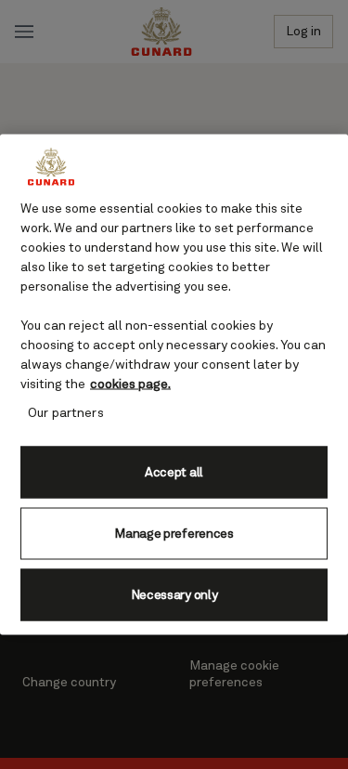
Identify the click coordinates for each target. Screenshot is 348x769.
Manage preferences (173, 533)
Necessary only (174, 594)
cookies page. (130, 384)
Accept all (174, 471)
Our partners (66, 413)
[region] (174, 385)
